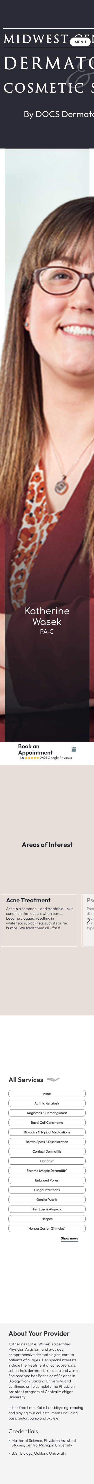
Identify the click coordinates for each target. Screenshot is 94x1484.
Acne (47, 1093)
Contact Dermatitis (47, 1151)
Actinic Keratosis (47, 1103)
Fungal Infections (47, 1190)
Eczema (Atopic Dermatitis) (47, 1170)
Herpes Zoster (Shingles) (46, 1228)
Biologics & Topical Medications (47, 1132)
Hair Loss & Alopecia (47, 1209)
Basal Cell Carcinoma (47, 1122)
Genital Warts (46, 1199)
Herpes (47, 1219)
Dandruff (47, 1161)
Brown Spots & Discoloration (47, 1142)
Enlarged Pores (47, 1180)
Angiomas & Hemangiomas (47, 1113)
